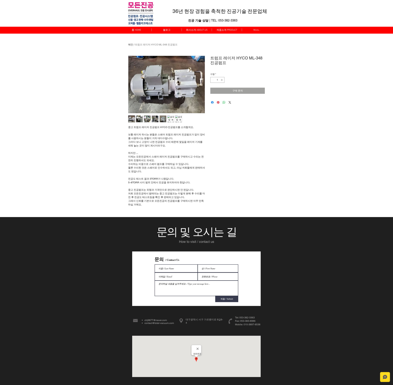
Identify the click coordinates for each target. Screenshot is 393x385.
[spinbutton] (217, 80)
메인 (130, 44)
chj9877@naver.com (155, 320)
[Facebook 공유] (212, 102)
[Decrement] (213, 80)
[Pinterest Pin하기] (218, 102)
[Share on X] (230, 102)
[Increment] (222, 80)
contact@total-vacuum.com (159, 323)
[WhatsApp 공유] (224, 102)
